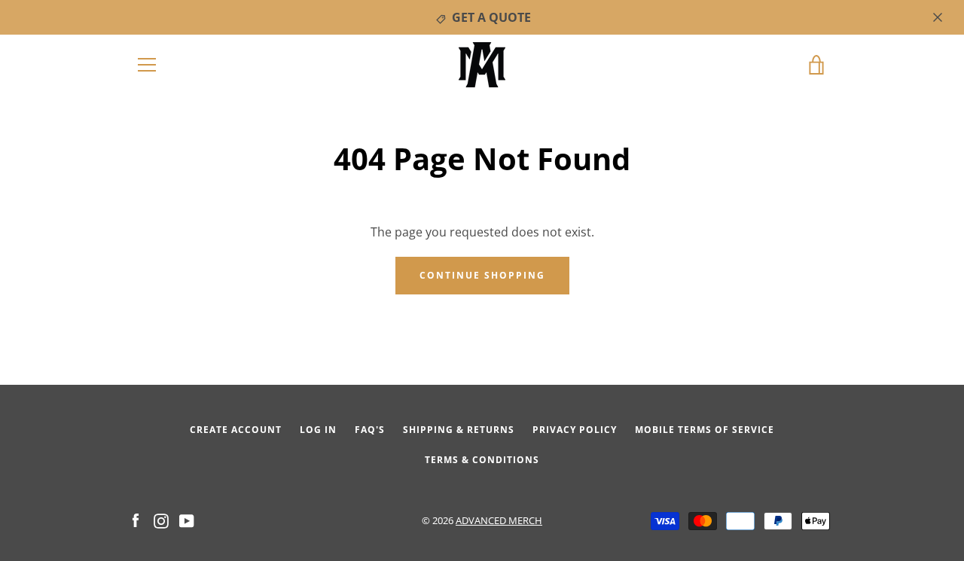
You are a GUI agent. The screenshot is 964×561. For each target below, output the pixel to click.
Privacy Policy (574, 429)
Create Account (236, 429)
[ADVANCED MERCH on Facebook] (135, 519)
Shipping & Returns (458, 429)
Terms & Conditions (482, 459)
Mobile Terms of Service (704, 429)
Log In (318, 429)
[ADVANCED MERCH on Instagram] (161, 519)
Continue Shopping (482, 275)
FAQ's (370, 429)
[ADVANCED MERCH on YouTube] (186, 519)
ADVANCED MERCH (499, 520)
